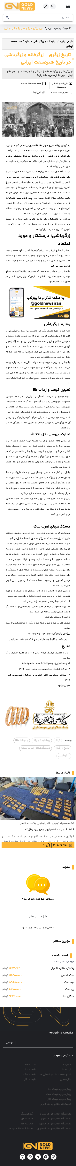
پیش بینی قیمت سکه (58, 1094)
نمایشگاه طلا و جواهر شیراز (55, 1114)
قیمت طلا (30, 1069)
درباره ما (66, 1065)
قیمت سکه (29, 1075)
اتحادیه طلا (26, 1124)
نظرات (44, 916)
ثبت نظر (33, 916)
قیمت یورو (26, 1119)
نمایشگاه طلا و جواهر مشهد (55, 1124)
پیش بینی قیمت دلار (59, 1099)
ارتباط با (66, 1069)
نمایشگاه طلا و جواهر (20, 1129)
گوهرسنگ (27, 1114)
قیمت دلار (30, 1079)
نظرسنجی (65, 1079)
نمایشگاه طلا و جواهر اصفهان (54, 1129)
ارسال (9, 1043)
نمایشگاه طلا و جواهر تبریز (56, 1119)
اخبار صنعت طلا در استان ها (55, 1075)
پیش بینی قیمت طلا (59, 1089)
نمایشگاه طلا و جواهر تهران (55, 1104)
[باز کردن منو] (67, 6)
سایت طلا (30, 1065)
